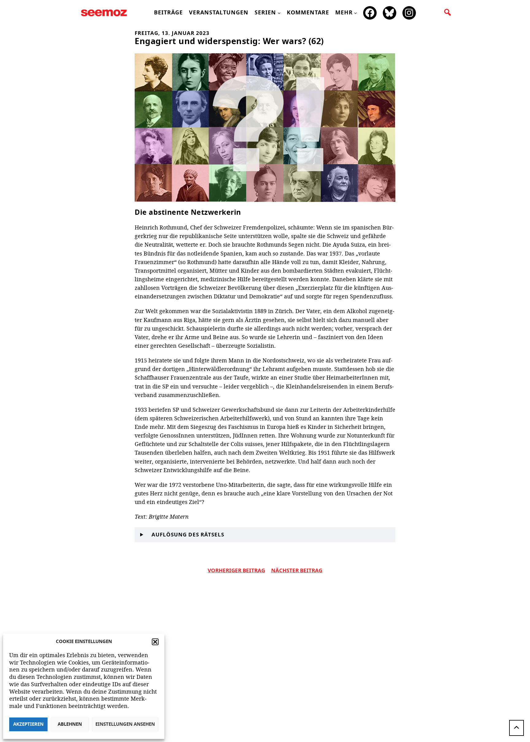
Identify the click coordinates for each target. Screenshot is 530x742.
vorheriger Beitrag (236, 570)
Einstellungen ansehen (125, 724)
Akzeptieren (28, 724)
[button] (155, 642)
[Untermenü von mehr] (355, 12)
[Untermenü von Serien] (279, 12)
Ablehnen (70, 724)
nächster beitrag (296, 570)
